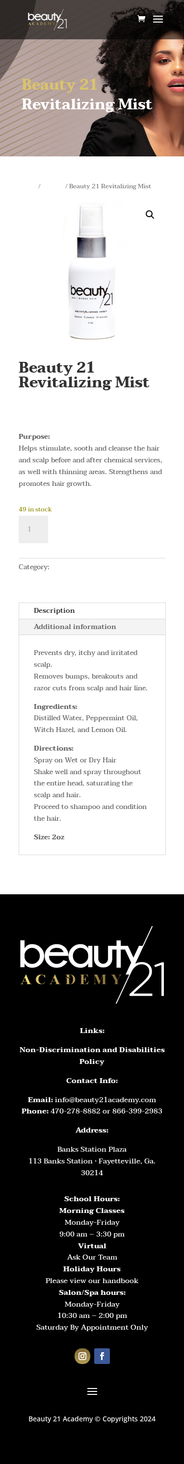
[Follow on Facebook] (102, 1356)
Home (28, 186)
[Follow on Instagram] (82, 1356)
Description (54, 610)
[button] (150, 215)
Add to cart (97, 529)
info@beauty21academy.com (105, 1099)
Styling (53, 186)
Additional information (75, 626)
